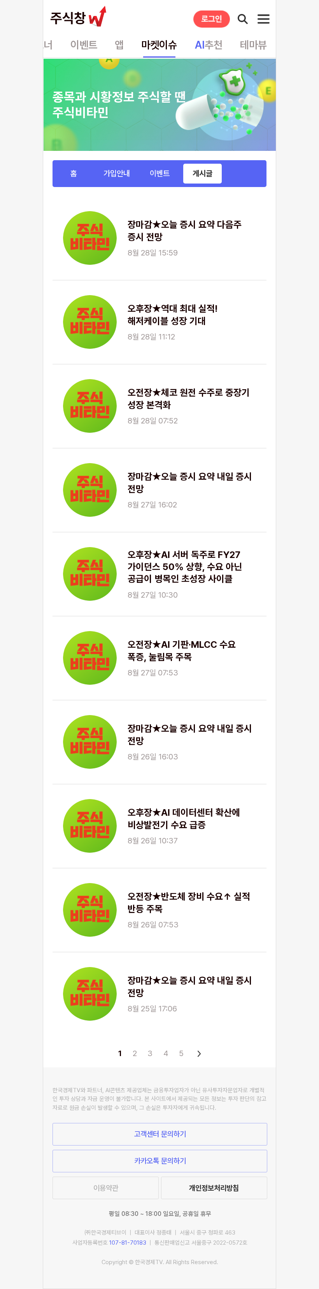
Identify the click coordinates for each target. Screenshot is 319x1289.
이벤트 (83, 44)
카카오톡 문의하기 (160, 1160)
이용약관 (105, 1188)
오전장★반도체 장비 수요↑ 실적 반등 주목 (189, 902)
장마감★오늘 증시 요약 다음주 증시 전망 (185, 230)
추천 (209, 44)
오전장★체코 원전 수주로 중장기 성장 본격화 (189, 398)
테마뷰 (253, 44)
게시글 (202, 173)
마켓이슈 (159, 44)
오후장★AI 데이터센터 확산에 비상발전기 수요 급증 (184, 818)
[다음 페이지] (198, 1053)
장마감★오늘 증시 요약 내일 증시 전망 (190, 482)
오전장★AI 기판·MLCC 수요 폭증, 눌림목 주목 (182, 650)
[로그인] (211, 19)
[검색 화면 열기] (243, 19)
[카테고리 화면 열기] (264, 19)
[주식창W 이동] (80, 16)
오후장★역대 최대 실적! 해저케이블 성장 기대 (172, 314)
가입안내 (116, 173)
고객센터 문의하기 (160, 1134)
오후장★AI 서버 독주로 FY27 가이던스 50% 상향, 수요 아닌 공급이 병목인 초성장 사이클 (185, 566)
